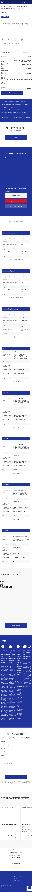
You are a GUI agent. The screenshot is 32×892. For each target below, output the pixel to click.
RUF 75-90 (5, 530)
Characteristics (5, 16)
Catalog (9, 6)
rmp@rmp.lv (16, 863)
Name (3, 741)
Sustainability (16, 880)
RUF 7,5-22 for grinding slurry (10, 309)
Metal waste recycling (21, 6)
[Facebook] (19, 867)
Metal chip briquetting (8, 8)
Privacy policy (16, 873)
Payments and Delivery (16, 876)
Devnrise (11, 887)
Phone (3, 748)
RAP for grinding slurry (8, 233)
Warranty (16, 878)
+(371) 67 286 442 (26, 2)
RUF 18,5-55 (5, 484)
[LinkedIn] (16, 867)
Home (3, 6)
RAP (3, 348)
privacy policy (16, 784)
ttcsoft (9, 885)
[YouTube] (12, 867)
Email (2, 755)
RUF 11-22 (5, 393)
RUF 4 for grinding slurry (8, 271)
